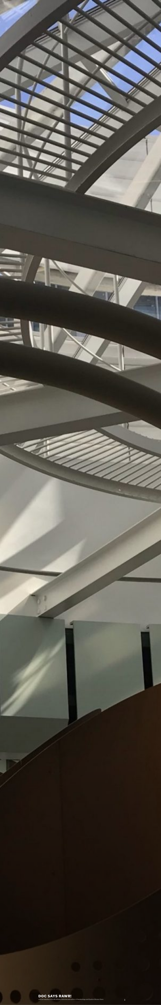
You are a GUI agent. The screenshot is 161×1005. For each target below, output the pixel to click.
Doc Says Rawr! (55, 996)
